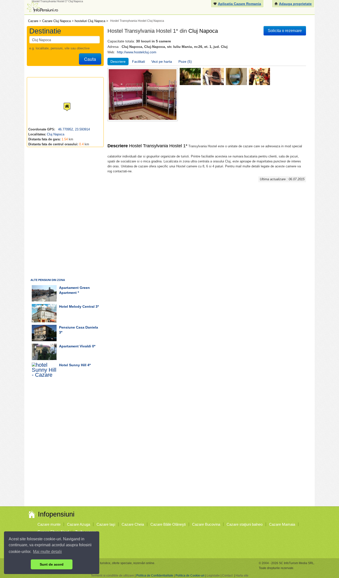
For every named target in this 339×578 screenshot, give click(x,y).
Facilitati (138, 61)
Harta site (242, 575)
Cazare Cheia (133, 524)
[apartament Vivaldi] (44, 352)
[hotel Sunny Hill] (44, 372)
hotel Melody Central (77, 306)
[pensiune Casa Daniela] (44, 333)
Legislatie (213, 575)
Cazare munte (49, 524)
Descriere (118, 61)
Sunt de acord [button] (52, 564)
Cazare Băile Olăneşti (168, 524)
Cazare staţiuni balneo (245, 524)
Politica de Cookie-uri (189, 575)
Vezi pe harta (161, 61)
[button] (63, 102)
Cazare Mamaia (282, 524)
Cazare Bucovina (206, 524)
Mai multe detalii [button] (47, 551)
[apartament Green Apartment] (44, 293)
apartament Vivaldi (75, 346)
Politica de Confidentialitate (154, 575)
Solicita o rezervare (285, 31)
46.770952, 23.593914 (73, 129)
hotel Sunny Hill (72, 365)
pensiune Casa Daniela (78, 327)
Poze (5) (185, 61)
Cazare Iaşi (106, 524)
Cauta (90, 59)
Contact (227, 575)
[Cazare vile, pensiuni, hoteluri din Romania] (42, 6)
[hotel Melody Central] (44, 313)
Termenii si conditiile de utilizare (112, 575)
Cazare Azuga (78, 524)
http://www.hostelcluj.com (136, 52)
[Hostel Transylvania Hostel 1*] (190, 76)
